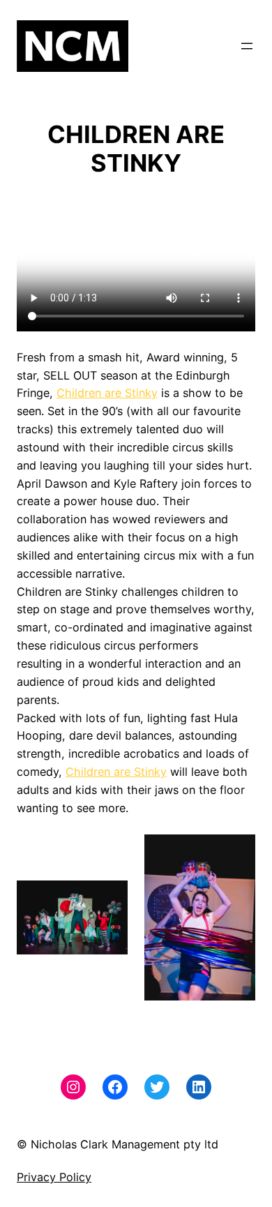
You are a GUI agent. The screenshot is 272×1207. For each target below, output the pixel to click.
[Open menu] (247, 46)
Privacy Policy (54, 1177)
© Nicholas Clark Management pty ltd (117, 1144)
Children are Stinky (107, 393)
